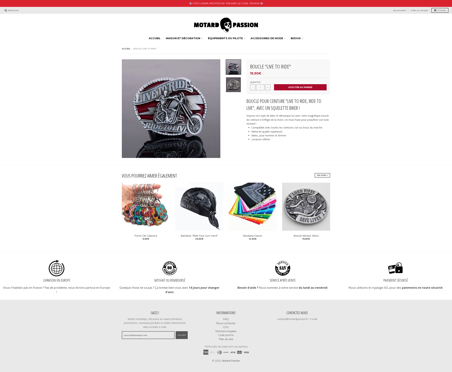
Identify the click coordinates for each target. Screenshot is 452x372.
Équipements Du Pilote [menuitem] (225, 38)
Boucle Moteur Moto (306, 235)
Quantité (255, 82)
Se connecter (399, 10)
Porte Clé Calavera (146, 235)
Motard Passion (231, 360)
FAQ (226, 319)
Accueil (126, 49)
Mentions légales (225, 331)
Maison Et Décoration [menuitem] (183, 38)
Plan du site (226, 339)
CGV (226, 327)
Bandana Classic (252, 235)
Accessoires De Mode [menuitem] (267, 38)
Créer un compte (419, 10)
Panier (441, 10)
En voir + (322, 175)
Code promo (226, 335)
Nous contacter (226, 323)
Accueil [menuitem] (154, 38)
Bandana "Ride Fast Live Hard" (199, 235)
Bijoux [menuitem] (296, 38)
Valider (181, 335)
